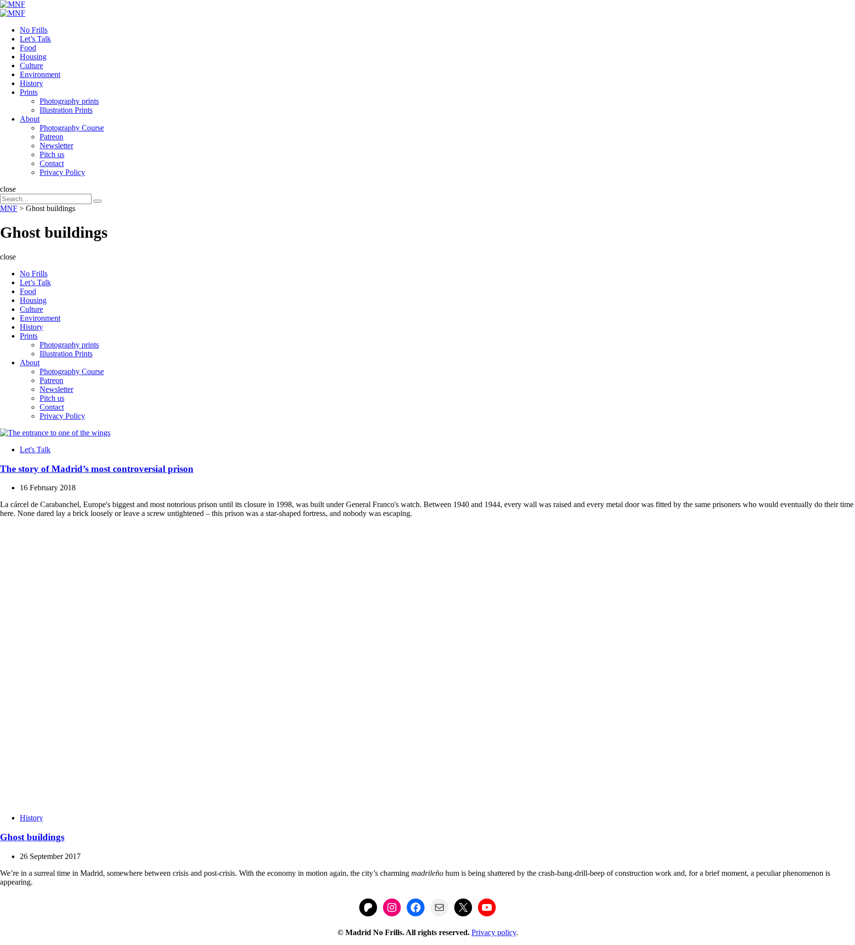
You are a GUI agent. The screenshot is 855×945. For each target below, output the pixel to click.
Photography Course (72, 128)
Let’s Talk (35, 39)
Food (28, 47)
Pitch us (52, 154)
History (31, 83)
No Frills (34, 30)
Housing (33, 56)
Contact (52, 163)
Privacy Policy (62, 172)
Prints (29, 92)
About (30, 119)
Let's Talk (35, 449)
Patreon (51, 136)
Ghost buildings (32, 837)
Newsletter (56, 145)
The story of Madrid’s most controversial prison (96, 469)
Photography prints (69, 101)
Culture (31, 65)
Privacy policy (494, 932)
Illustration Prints (66, 110)
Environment (40, 74)
